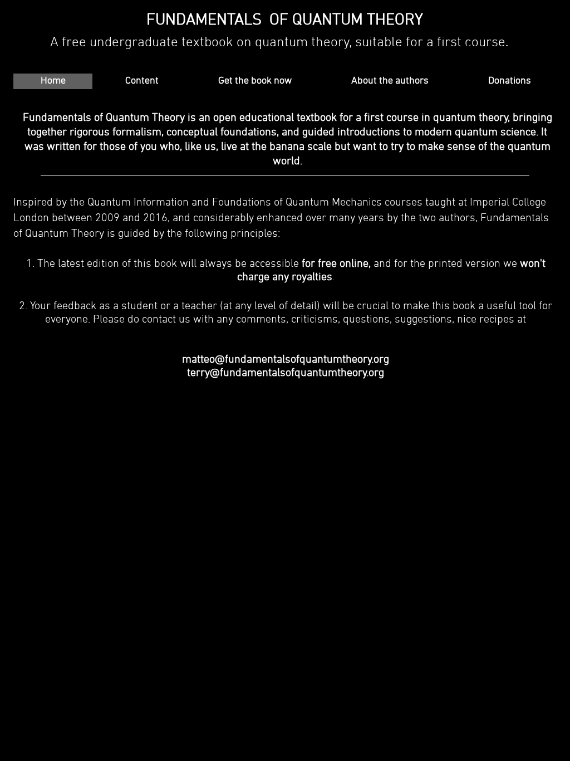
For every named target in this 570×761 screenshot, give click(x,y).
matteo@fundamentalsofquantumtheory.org (285, 360)
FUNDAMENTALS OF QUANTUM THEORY (284, 20)
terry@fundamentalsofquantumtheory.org (285, 373)
